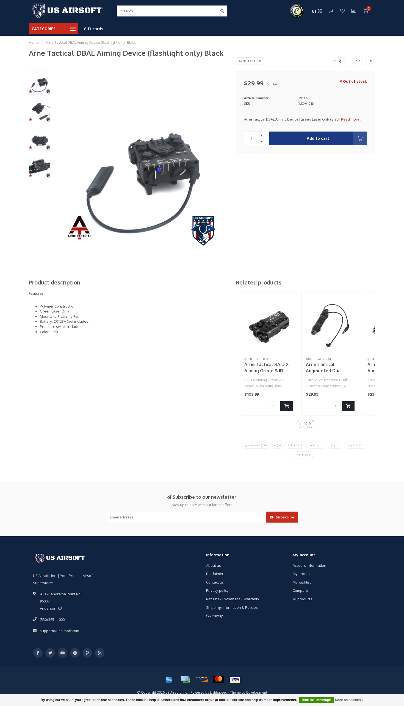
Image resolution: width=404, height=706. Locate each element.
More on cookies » (349, 700)
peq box (355, 445)
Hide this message (316, 700)
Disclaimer (214, 573)
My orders (301, 573)
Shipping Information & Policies (232, 607)
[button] (301, 424)
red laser (305, 455)
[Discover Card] (202, 679)
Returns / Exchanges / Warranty (232, 598)
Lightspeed (218, 692)
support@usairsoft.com (59, 630)
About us (213, 565)
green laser (256, 445)
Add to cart (318, 138)
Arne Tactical (250, 61)
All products (302, 598)
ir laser (295, 445)
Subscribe (284, 517)
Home (34, 42)
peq (334, 445)
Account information (309, 565)
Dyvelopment (256, 692)
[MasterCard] (218, 679)
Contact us (215, 582)
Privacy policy (217, 590)
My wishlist (302, 582)
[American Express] (169, 679)
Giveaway (214, 615)
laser (315, 445)
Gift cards (93, 28)
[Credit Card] (185, 679)
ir (277, 445)
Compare (300, 590)
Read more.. (351, 119)
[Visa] (235, 679)
